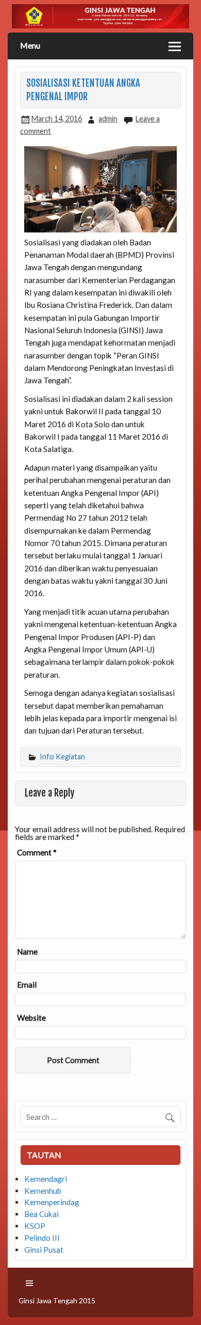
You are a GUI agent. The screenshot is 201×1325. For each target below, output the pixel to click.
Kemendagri (45, 1178)
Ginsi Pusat (43, 1249)
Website (31, 1018)
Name (27, 952)
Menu (30, 45)
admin (108, 118)
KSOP (34, 1225)
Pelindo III (42, 1237)
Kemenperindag (51, 1202)
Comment (37, 852)
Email (27, 985)
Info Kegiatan (62, 756)
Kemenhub (42, 1190)
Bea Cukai (41, 1214)
